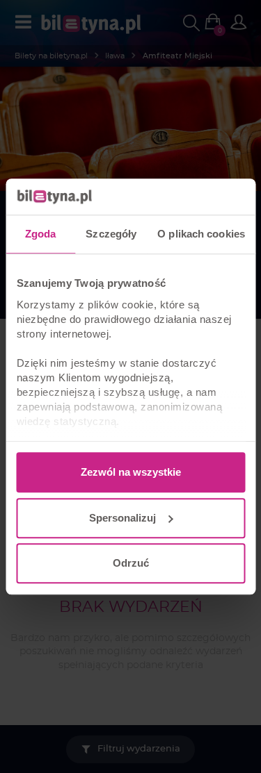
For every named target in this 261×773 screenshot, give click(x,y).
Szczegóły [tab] (111, 234)
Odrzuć (131, 563)
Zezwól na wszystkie (131, 472)
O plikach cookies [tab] (201, 234)
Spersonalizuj (122, 518)
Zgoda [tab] (40, 234)
